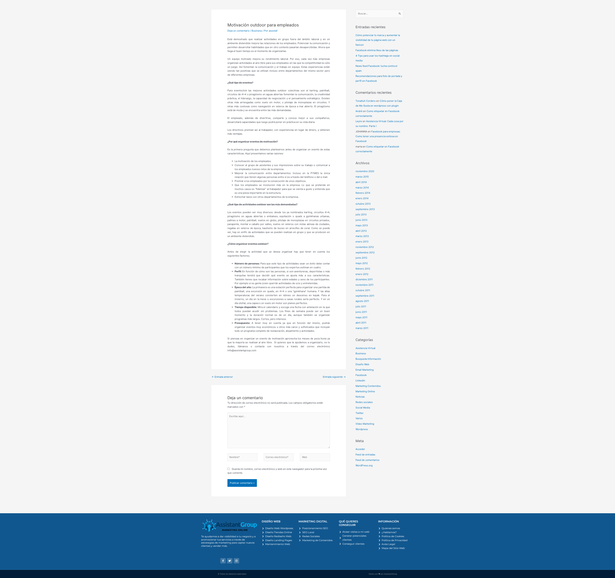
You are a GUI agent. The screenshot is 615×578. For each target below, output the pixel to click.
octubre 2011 (363, 290)
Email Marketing (365, 369)
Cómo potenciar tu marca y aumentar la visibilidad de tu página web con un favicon (378, 40)
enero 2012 (362, 274)
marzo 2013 (362, 236)
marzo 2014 (362, 187)
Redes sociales (364, 402)
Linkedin (360, 380)
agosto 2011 (362, 301)
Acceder (360, 449)
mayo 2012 (362, 263)
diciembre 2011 (364, 279)
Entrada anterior (222, 376)
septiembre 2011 (365, 295)
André (359, 111)
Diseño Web (362, 364)
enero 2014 (362, 198)
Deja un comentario (238, 30)
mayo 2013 (362, 225)
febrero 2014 (363, 192)
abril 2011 (361, 322)
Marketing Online (365, 391)
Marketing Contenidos (368, 385)
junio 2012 (361, 257)
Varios (359, 418)
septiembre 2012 (365, 252)
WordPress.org (364, 465)
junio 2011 (361, 311)
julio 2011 (361, 306)
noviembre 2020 (365, 171)
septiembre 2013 (365, 209)
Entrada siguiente (334, 376)
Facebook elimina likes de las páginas (377, 50)
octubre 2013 (363, 203)
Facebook (361, 375)
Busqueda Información (368, 358)
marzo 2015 (362, 176)
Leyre (359, 121)
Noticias (360, 396)
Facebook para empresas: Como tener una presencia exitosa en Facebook (378, 136)
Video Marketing (365, 423)
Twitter (360, 413)
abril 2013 (361, 230)
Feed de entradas (365, 454)
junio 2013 (361, 219)
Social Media (363, 407)
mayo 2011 (361, 317)
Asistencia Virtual (365, 348)
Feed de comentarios (367, 460)
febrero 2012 (363, 268)
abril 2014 (361, 182)
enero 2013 (362, 241)
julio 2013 (361, 214)
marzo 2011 (362, 328)
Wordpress (362, 429)
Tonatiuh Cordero (366, 100)
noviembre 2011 (364, 284)
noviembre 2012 (365, 247)
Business (257, 30)
